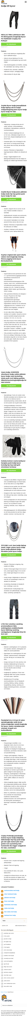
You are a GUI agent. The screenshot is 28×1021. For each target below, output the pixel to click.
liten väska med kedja (10, 911)
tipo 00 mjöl (6, 964)
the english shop (7, 941)
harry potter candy (8, 986)
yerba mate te (7, 980)
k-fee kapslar (7, 947)
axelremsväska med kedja (11, 890)
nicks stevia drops (8, 950)
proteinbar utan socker (9, 933)
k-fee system (7, 936)
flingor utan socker (8, 966)
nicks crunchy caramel (9, 977)
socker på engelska (8, 961)
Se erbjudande (11, 44)
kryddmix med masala (9, 955)
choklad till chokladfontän (9, 952)
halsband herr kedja (10, 915)
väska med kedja (9, 908)
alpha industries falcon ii (20, 925)
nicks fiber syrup (7, 975)
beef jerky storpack (8, 972)
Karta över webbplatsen (7, 1005)
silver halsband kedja (10, 894)
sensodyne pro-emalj (8, 958)
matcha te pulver (7, 969)
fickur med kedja (9, 901)
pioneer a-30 (5, 925)
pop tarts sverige (7, 938)
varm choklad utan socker (9, 983)
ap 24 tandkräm (7, 944)
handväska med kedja (10, 904)
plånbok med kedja (9, 897)
